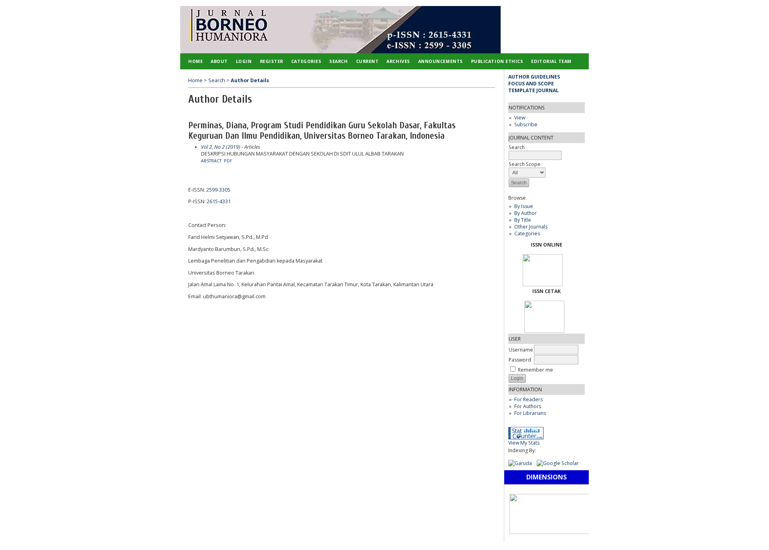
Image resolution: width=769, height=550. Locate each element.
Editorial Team (551, 61)
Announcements (440, 61)
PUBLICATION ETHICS (497, 61)
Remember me (535, 369)
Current (367, 61)
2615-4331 (219, 201)
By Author (525, 213)
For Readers (528, 399)
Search (517, 147)
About (219, 61)
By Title (522, 219)
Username (521, 349)
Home (195, 61)
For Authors (527, 406)
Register (271, 61)
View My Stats (524, 442)
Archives (398, 61)
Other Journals (531, 226)
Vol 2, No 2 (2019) (220, 147)
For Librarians (530, 413)
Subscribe (525, 124)
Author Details (250, 80)
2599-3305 (218, 189)
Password (520, 359)
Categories (527, 233)
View (519, 117)
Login (244, 61)
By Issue (523, 206)
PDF (228, 161)
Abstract (211, 161)
